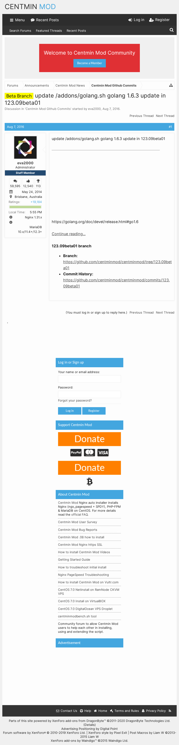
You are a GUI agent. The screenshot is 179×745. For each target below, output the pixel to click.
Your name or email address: (79, 372)
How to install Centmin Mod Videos (84, 552)
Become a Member (89, 63)
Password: (65, 387)
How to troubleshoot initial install (82, 567)
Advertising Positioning (78, 729)
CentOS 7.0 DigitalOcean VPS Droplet (85, 609)
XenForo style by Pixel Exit (107, 733)
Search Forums (20, 30)
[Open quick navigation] (171, 85)
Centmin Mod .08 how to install (81, 537)
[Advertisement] (87, 182)
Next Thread (165, 116)
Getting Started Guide (74, 559)
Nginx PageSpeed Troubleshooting (83, 575)
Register (94, 411)
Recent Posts (76, 30)
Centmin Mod (68, 502)
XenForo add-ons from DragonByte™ (79, 721)
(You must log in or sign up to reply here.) (96, 312)
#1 (170, 127)
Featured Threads (49, 30)
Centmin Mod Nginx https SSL (80, 544)
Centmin (30, 6)
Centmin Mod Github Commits (48, 109)
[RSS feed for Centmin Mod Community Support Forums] (170, 711)
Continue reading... (69, 233)
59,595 (15, 186)
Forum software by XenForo (44, 733)
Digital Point (109, 729)
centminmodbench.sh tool (77, 616)
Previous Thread (142, 116)
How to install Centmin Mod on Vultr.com (88, 582)
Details (90, 725)
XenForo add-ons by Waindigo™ (74, 740)
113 (38, 186)
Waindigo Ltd (117, 740)
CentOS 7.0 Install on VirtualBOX (82, 601)
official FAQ (79, 514)
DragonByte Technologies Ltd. (148, 721)
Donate (89, 439)
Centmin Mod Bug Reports (77, 530)
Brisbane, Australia (28, 197)
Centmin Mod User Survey (77, 522)
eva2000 (94, 109)
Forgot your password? (75, 400)
